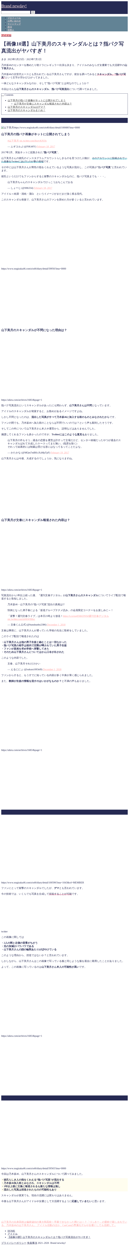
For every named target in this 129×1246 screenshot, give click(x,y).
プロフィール (14, 18)
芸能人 (11, 30)
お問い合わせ (14, 21)
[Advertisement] (64, 300)
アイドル (6, 35)
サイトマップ (14, 24)
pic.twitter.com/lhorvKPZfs (33, 140)
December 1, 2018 (56, 624)
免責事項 (32, 1243)
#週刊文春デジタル (98, 616)
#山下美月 (13, 140)
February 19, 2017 (60, 452)
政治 (10, 27)
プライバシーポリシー (13, 1243)
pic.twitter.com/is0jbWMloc (21, 619)
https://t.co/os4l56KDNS (75, 616)
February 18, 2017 (46, 146)
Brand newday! (14, 6)
